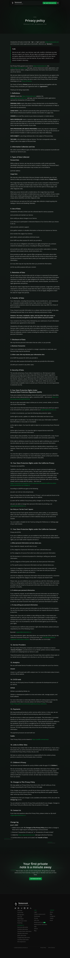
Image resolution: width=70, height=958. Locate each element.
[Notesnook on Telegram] (21, 908)
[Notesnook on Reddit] (18, 908)
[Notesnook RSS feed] (30, 908)
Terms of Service (27, 81)
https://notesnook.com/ (29, 96)
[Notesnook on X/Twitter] (15, 908)
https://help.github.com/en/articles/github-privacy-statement (28, 704)
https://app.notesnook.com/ (18, 68)
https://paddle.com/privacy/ (40, 739)
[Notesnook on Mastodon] (27, 908)
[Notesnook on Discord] (24, 908)
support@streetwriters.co (48, 410)
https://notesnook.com (52, 42)
